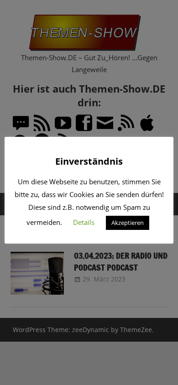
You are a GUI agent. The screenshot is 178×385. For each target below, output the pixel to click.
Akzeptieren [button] (127, 223)
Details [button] (83, 222)
